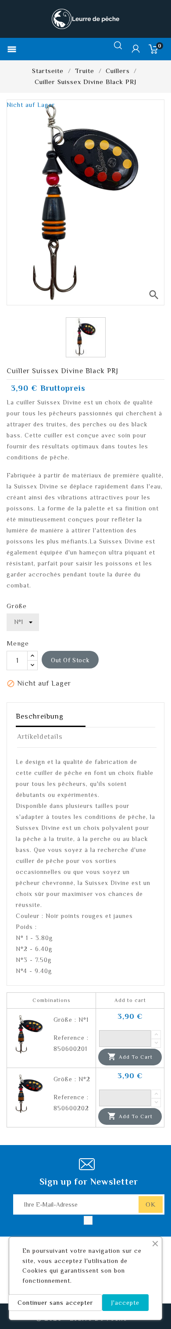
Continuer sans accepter (55, 1302)
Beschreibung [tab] (40, 716)
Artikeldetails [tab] (40, 737)
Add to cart (130, 1056)
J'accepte (125, 1302)
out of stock (70, 660)
